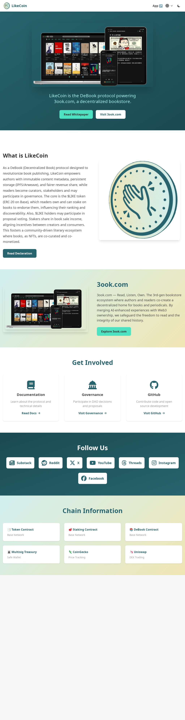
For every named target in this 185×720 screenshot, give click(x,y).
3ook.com (112, 284)
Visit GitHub (152, 413)
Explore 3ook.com (114, 331)
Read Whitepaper (76, 114)
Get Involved (92, 362)
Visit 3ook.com (110, 114)
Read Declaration (19, 253)
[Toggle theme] (179, 6)
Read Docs (29, 413)
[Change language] (169, 6)
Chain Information (93, 510)
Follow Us (92, 447)
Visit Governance (90, 413)
